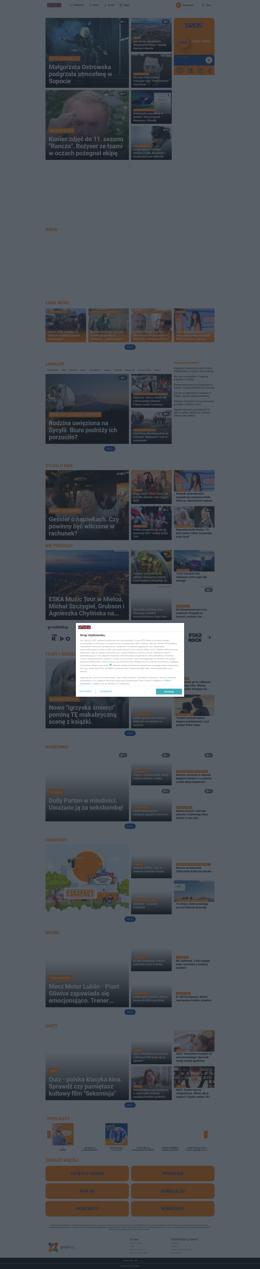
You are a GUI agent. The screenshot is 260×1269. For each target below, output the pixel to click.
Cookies (96, 683)
